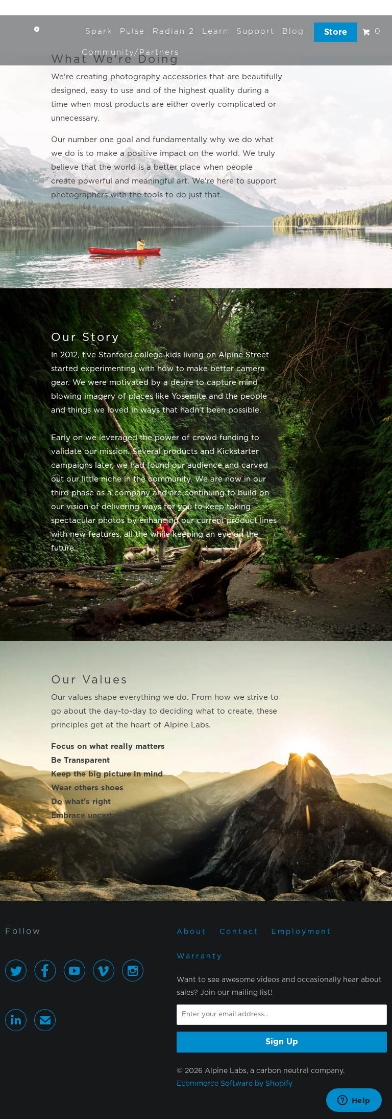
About (192, 931)
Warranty (200, 956)
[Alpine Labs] (36, 31)
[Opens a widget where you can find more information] (354, 1101)
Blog (293, 31)
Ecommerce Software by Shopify (234, 1083)
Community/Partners (130, 52)
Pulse (132, 31)
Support (255, 31)
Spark (98, 31)
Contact (239, 931)
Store (335, 32)
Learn (215, 31)
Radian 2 (173, 31)
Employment (302, 931)
